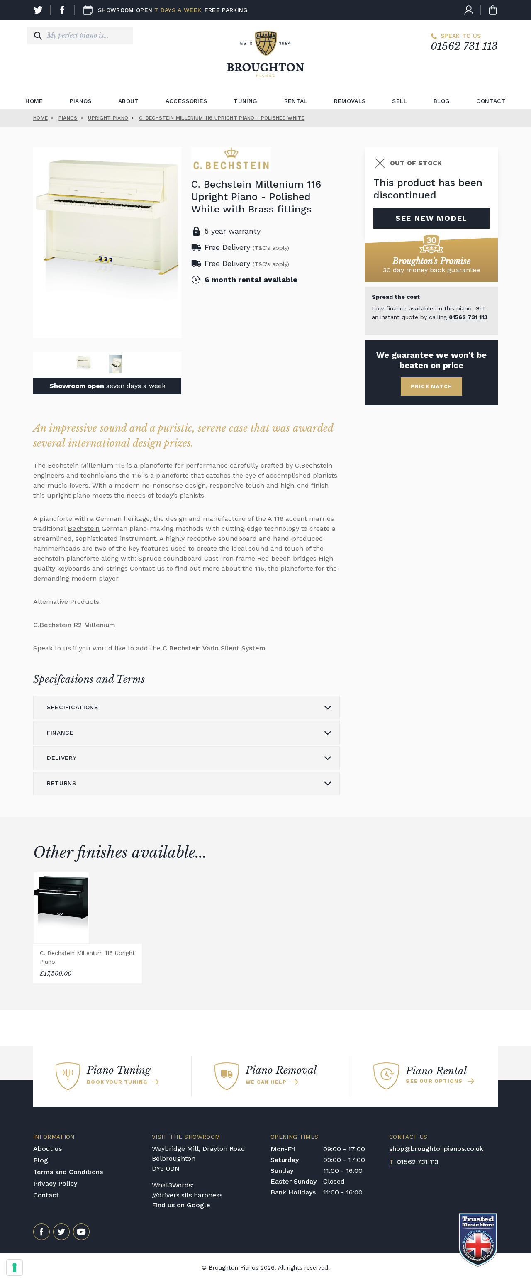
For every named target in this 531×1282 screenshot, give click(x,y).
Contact (490, 101)
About (128, 101)
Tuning (245, 101)
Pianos (81, 101)
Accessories (186, 101)
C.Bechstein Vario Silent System (214, 648)
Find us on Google (181, 1205)
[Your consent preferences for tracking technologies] (14, 1267)
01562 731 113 (464, 46)
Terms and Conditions (68, 1172)
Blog (442, 101)
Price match (431, 386)
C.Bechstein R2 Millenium (74, 625)
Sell (399, 101)
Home (34, 101)
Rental (295, 101)
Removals (350, 101)
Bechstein (84, 528)
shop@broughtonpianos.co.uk (436, 1149)
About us (47, 1149)
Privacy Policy (55, 1183)
